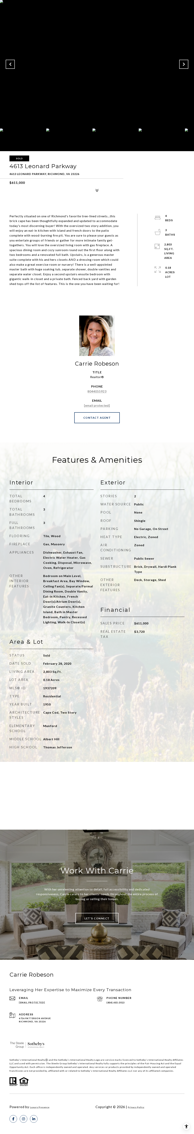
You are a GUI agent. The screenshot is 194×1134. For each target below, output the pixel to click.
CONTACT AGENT (97, 417)
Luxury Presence (39, 1107)
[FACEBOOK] (13, 1119)
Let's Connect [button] (97, 918)
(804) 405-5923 (115, 1002)
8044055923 (97, 391)
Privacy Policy (136, 1107)
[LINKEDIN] (34, 1119)
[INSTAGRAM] (23, 1119)
